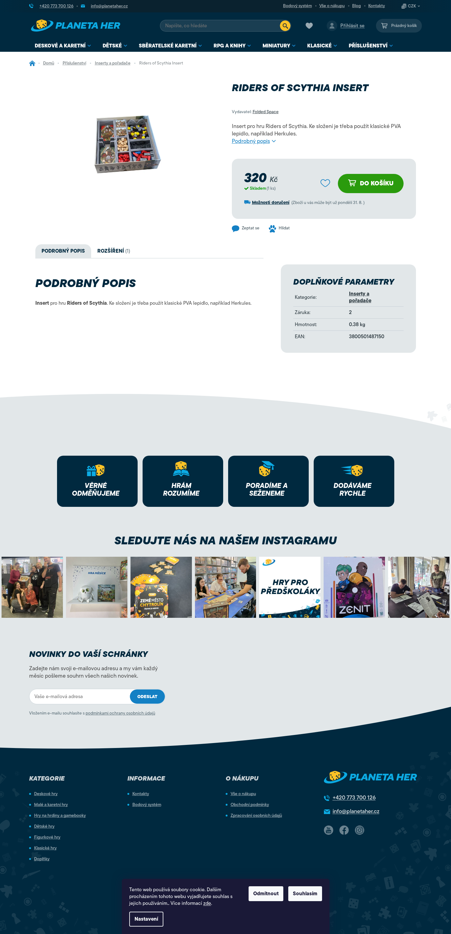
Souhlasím (305, 894)
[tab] (113, 251)
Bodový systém (297, 5)
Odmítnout (266, 894)
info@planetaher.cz (356, 811)
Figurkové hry (47, 837)
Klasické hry (45, 848)
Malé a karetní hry (51, 804)
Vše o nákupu (332, 5)
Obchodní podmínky (250, 804)
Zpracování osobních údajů (256, 815)
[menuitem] (63, 46)
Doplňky (42, 859)
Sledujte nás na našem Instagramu (225, 540)
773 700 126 (354, 797)
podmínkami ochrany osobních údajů (120, 713)
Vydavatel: (255, 111)
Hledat (285, 25)
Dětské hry (44, 826)
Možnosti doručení (271, 202)
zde (207, 903)
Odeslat (147, 696)
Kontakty (376, 5)
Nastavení (146, 919)
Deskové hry (46, 793)
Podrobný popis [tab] (63, 251)
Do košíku (377, 183)
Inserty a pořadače (360, 297)
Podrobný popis (251, 141)
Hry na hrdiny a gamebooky (60, 815)
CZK (412, 6)
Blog (356, 5)
